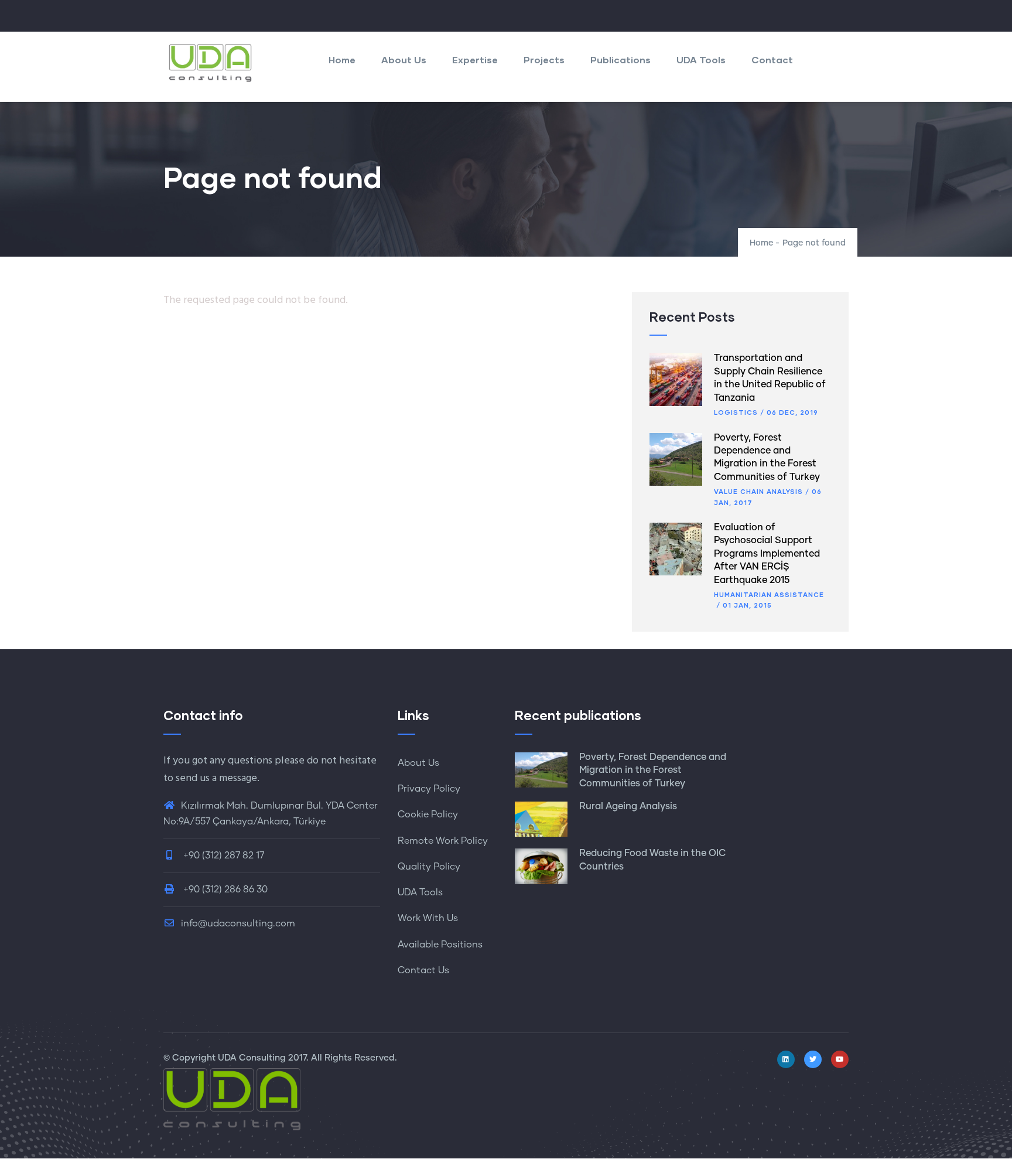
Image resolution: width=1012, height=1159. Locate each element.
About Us (403, 59)
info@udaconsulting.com (238, 923)
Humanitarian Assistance (769, 594)
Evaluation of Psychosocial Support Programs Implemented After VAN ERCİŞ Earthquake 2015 (767, 554)
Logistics (736, 412)
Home (342, 59)
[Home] (210, 63)
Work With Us (428, 918)
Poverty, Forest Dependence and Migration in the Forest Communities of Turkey (652, 770)
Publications (620, 59)
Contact (772, 59)
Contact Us (423, 970)
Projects (544, 59)
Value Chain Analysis (758, 491)
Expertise (475, 59)
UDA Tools (701, 59)
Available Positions (440, 944)
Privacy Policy (429, 788)
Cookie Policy (428, 814)
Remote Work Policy (443, 841)
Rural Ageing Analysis (628, 806)
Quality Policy (429, 866)
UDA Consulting (252, 1058)
